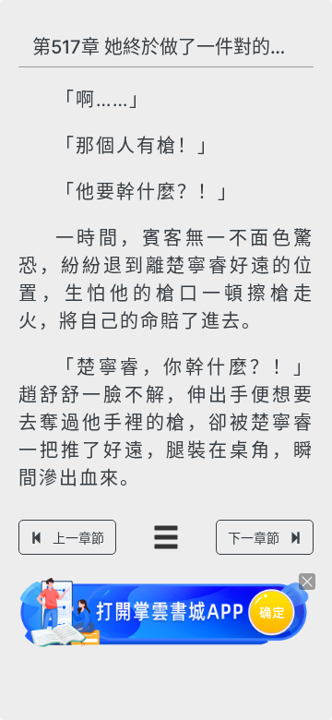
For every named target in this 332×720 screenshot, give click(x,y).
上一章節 (78, 538)
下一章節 (253, 538)
